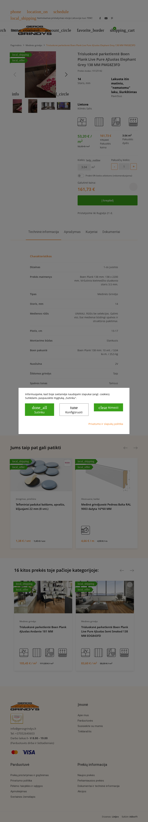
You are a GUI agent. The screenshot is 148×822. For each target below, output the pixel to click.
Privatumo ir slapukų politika (105, 424)
